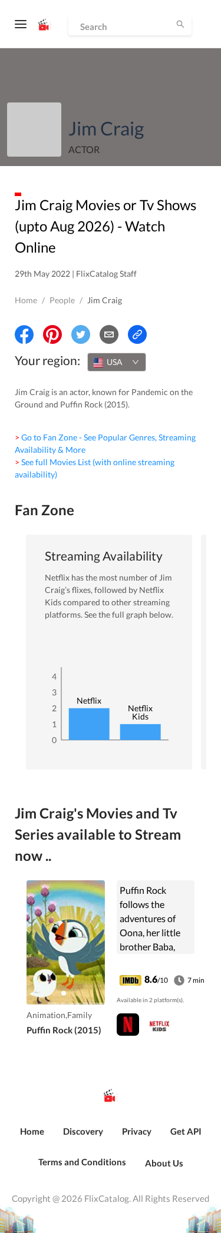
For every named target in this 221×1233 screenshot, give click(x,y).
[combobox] (116, 362)
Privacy (136, 1131)
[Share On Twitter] (80, 334)
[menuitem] (32, 1137)
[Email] (109, 334)
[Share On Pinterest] (52, 334)
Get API (186, 1131)
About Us (164, 1163)
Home (26, 300)
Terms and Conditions (82, 1161)
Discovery (83, 1131)
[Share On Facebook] (24, 334)
